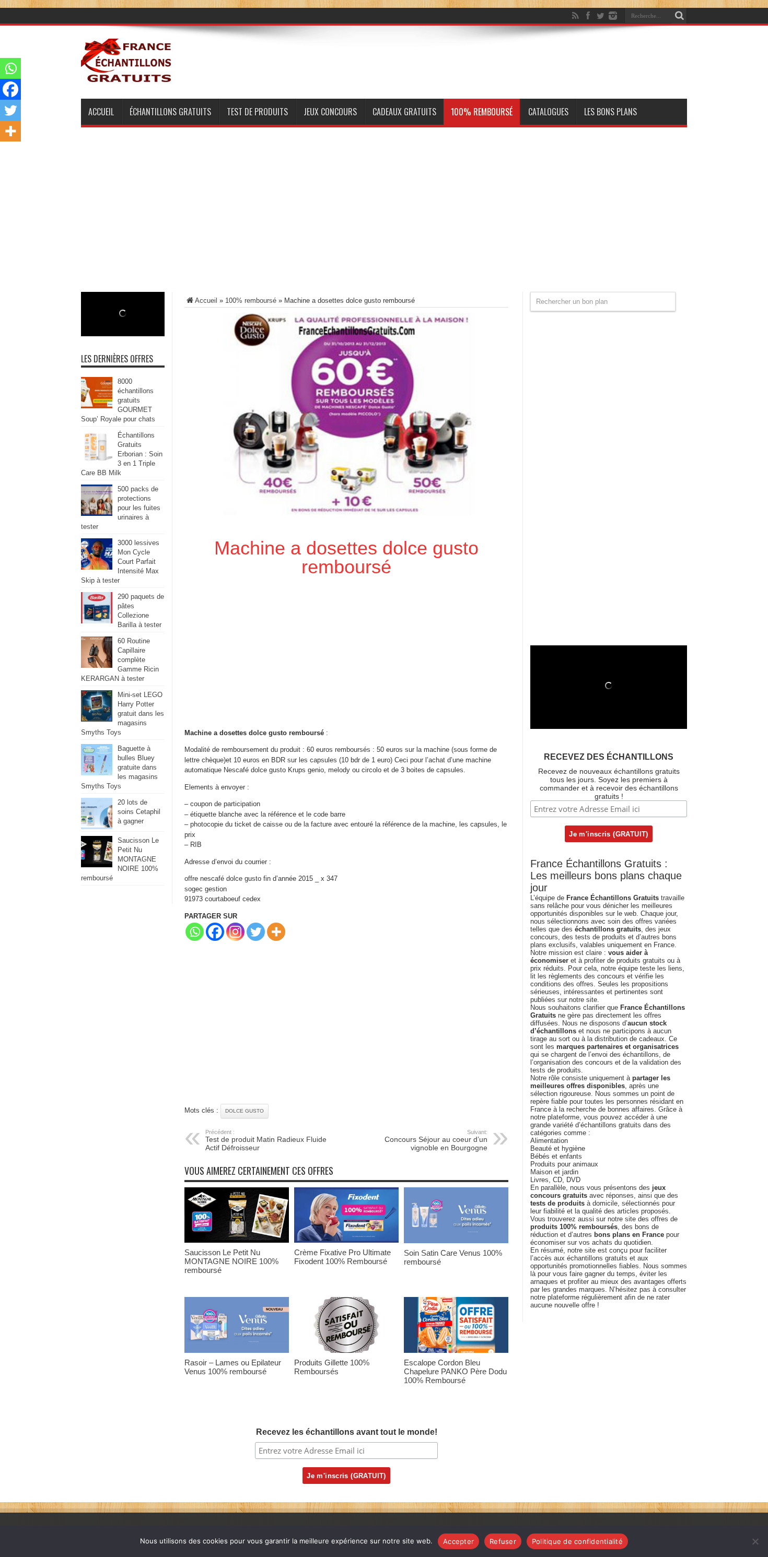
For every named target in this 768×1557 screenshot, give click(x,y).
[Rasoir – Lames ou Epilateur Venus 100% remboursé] (236, 1350)
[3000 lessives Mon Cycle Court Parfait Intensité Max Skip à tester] (96, 567)
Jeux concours (330, 111)
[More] (276, 932)
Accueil (101, 111)
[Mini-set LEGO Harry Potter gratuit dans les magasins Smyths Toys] (96, 719)
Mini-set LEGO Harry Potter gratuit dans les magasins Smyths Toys (122, 713)
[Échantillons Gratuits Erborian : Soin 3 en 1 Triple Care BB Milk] (96, 460)
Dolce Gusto (244, 1111)
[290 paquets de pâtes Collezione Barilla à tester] (96, 621)
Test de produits (257, 111)
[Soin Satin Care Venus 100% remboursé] (456, 1241)
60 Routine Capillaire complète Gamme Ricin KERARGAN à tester (120, 659)
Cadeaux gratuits (404, 111)
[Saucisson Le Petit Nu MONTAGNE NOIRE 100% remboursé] (236, 1240)
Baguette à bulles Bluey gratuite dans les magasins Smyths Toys (119, 767)
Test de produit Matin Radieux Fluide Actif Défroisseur (266, 1140)
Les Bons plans (610, 111)
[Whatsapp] (194, 932)
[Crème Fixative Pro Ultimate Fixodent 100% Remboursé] (346, 1240)
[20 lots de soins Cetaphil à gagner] (96, 827)
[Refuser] (755, 1541)
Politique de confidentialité (577, 1541)
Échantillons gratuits (170, 111)
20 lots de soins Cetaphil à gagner (139, 811)
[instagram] (613, 15)
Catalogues (548, 111)
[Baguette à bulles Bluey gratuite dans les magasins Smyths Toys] (96, 773)
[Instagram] (235, 932)
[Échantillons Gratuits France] (127, 77)
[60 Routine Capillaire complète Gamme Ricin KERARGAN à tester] (96, 665)
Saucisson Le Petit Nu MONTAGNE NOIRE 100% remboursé (231, 1261)
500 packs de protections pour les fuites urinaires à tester (120, 507)
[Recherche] (679, 15)
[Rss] (575, 15)
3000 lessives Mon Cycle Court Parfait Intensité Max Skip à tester (120, 561)
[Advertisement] (384, 219)
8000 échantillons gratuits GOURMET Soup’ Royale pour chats (118, 400)
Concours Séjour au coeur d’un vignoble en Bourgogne (436, 1140)
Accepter (458, 1541)
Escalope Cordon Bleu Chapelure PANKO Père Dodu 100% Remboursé (455, 1371)
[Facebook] (588, 15)
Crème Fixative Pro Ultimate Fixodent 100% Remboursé (342, 1257)
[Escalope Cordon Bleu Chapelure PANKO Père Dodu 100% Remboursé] (456, 1350)
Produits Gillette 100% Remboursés (331, 1367)
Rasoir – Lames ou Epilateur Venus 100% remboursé (232, 1367)
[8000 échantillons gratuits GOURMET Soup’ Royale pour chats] (96, 406)
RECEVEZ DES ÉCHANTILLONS (608, 756)
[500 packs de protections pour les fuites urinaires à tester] (96, 513)
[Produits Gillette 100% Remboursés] (346, 1350)
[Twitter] (600, 15)
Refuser (503, 1541)
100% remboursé (482, 111)
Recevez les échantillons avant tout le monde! (346, 1432)
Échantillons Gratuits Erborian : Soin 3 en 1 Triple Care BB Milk (121, 454)
